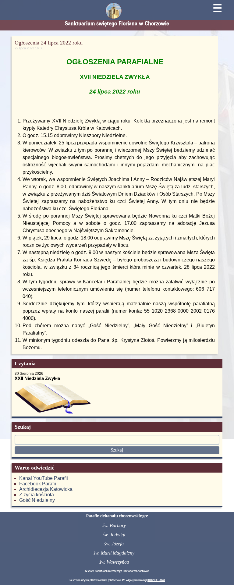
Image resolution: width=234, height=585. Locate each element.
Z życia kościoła (36, 494)
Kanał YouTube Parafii (43, 478)
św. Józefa (114, 543)
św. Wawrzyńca (114, 562)
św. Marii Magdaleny (114, 552)
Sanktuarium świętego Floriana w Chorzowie (117, 23)
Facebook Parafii (37, 483)
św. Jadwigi (114, 534)
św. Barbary (114, 525)
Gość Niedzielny (37, 500)
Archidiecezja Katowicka (46, 489)
